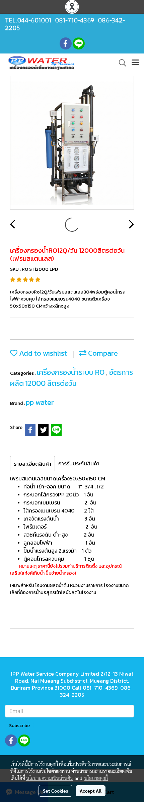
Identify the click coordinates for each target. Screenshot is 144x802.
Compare (102, 353)
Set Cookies (55, 791)
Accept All (90, 791)
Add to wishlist (42, 353)
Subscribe (19, 725)
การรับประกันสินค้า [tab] (78, 463)
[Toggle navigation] (135, 62)
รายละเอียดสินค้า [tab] (32, 464)
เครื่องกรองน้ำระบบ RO (71, 372)
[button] (120, 63)
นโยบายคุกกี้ (96, 778)
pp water (40, 402)
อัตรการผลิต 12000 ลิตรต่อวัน (71, 378)
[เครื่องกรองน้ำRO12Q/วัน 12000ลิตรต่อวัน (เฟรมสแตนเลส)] (72, 143)
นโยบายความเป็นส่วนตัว (49, 778)
